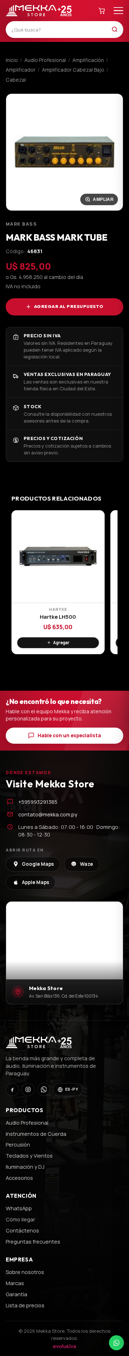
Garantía (16, 1294)
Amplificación (88, 60)
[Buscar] (116, 29)
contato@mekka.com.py (47, 814)
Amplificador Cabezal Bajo (73, 69)
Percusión (18, 1144)
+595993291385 (37, 801)
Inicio (12, 60)
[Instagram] (28, 1089)
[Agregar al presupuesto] (58, 642)
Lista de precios (25, 1305)
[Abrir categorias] (118, 10)
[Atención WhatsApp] (116, 1342)
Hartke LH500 (58, 616)
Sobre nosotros (25, 1271)
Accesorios (19, 1177)
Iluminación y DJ (25, 1166)
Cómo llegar (20, 1219)
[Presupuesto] (102, 10)
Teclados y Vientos (29, 1155)
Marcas (15, 1283)
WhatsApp (19, 1208)
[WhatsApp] (43, 1089)
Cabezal (16, 79)
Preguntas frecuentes (33, 1241)
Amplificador (20, 69)
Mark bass (21, 224)
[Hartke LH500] (57, 556)
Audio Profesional (45, 60)
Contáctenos (22, 1230)
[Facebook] (12, 1089)
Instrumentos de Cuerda (36, 1133)
